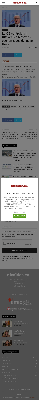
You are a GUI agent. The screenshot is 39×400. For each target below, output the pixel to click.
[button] (3, 2)
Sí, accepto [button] (19, 216)
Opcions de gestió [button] (20, 212)
